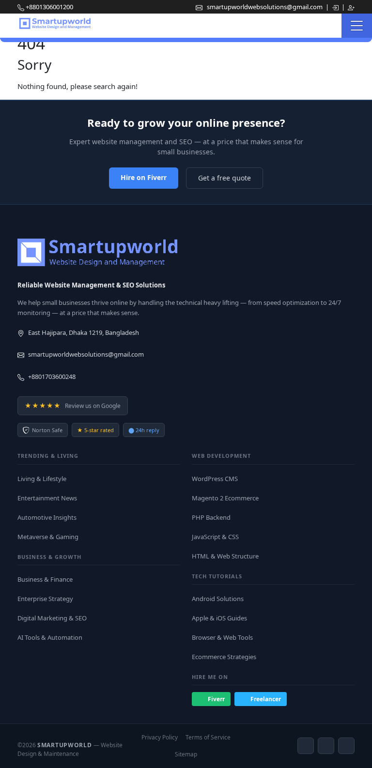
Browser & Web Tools (222, 637)
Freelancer (265, 699)
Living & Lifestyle (41, 478)
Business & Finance (45, 579)
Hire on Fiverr (144, 177)
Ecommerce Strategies (224, 656)
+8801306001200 (49, 6)
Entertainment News (47, 498)
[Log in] (336, 6)
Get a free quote (224, 177)
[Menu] (356, 26)
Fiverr (216, 699)
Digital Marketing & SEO (52, 618)
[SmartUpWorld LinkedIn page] (326, 746)
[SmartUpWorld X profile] (346, 746)
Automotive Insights (47, 517)
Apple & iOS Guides (219, 618)
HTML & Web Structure (225, 556)
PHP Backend (211, 517)
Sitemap (186, 754)
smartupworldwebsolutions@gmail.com (265, 6)
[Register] (351, 6)
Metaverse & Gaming (47, 536)
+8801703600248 (52, 376)
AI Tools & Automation (49, 637)
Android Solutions (218, 598)
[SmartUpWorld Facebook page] (305, 746)
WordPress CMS (215, 478)
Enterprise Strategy (45, 598)
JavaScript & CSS (215, 536)
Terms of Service (208, 737)
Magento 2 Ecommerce (225, 498)
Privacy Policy (159, 737)
